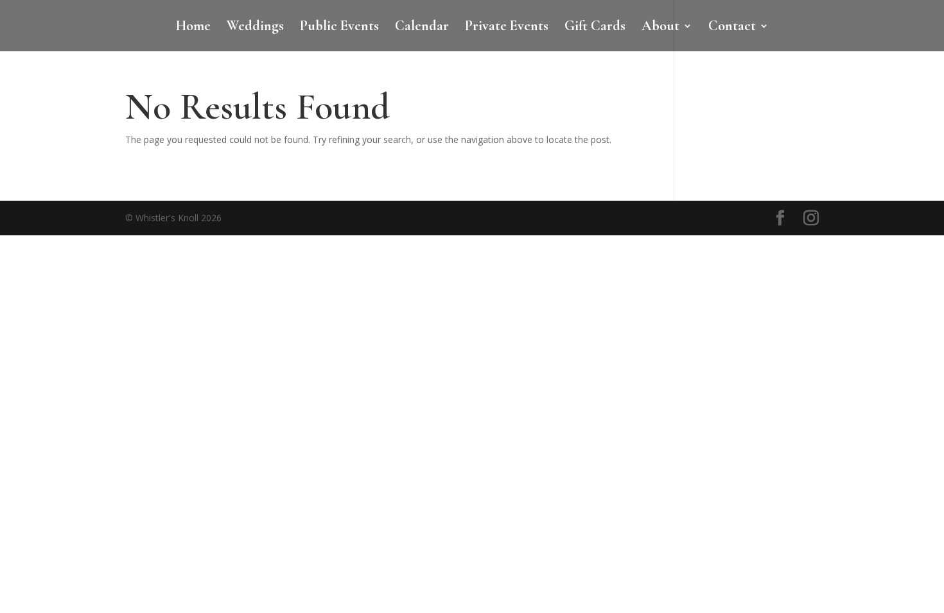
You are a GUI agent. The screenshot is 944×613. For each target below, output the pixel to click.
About (660, 27)
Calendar (422, 27)
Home (193, 27)
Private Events (506, 27)
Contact (732, 27)
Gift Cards (594, 27)
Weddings (255, 27)
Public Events (339, 27)
